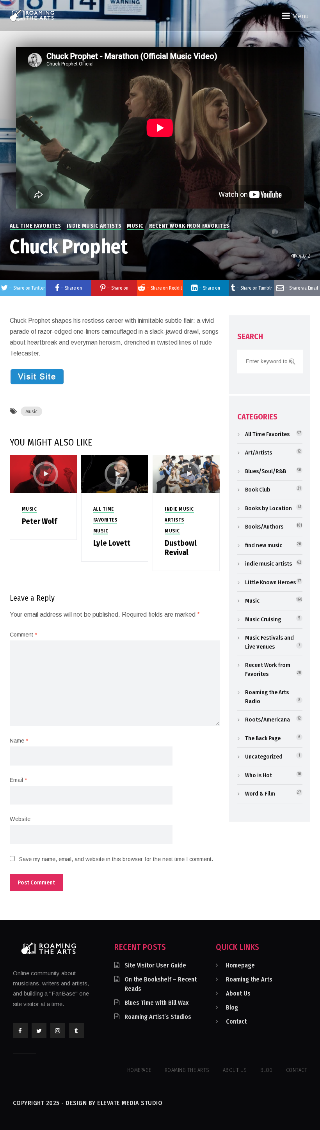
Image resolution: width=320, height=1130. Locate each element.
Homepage (240, 965)
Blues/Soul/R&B (265, 471)
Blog (232, 1007)
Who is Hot (258, 775)
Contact (236, 1021)
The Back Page (263, 738)
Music (135, 226)
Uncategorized (264, 756)
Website (20, 819)
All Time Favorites (35, 226)
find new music (263, 545)
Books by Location (268, 508)
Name (19, 740)
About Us (238, 993)
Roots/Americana (267, 719)
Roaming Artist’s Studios (157, 1016)
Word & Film (260, 793)
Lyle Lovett (111, 543)
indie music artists (94, 226)
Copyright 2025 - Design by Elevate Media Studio (88, 1103)
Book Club (257, 489)
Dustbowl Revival (181, 547)
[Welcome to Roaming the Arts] (32, 15)
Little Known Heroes (270, 582)
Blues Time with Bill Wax (156, 1002)
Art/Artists (258, 452)
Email (18, 780)
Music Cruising (263, 619)
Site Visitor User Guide (155, 965)
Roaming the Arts (249, 979)
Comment (23, 634)
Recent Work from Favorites (189, 226)
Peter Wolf (39, 521)
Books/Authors (264, 526)
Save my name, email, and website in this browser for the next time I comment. (116, 859)
